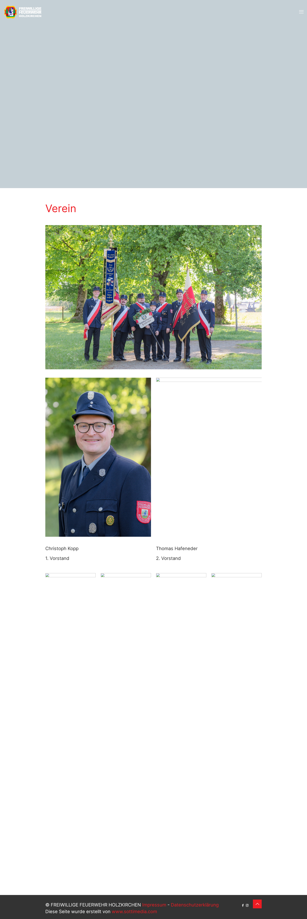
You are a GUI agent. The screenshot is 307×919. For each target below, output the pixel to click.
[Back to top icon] (257, 904)
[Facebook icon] (242, 905)
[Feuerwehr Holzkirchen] (22, 11)
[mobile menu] (301, 11)
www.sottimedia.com (134, 911)
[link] (70, 730)
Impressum (154, 905)
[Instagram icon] (247, 905)
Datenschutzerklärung (195, 905)
